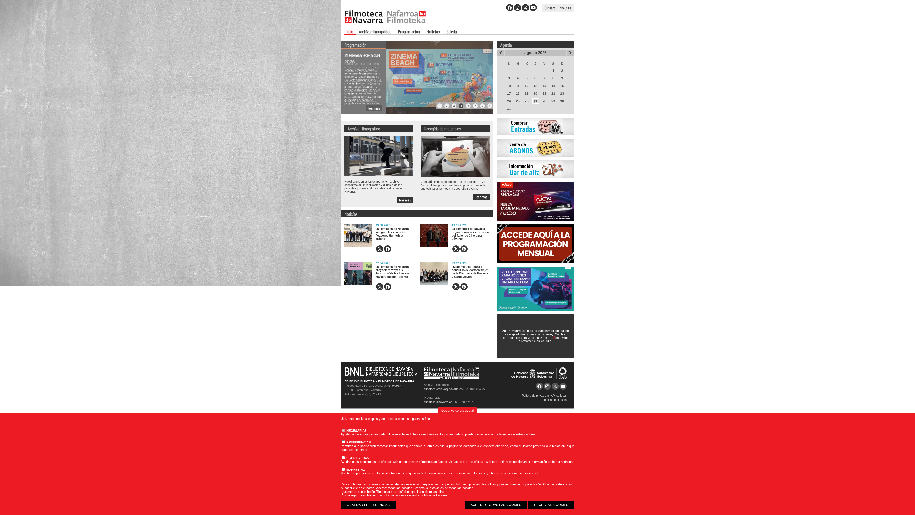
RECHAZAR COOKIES (551, 505)
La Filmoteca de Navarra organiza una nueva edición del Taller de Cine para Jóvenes (470, 234)
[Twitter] (525, 7)
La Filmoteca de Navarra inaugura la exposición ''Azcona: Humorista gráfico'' (392, 234)
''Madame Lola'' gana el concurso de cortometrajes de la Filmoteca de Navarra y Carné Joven (470, 271)
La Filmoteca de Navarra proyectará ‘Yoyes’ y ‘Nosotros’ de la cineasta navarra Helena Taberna (392, 271)
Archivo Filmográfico (375, 32)
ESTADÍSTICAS (357, 458)
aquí (552, 338)
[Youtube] (533, 7)
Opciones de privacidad (457, 410)
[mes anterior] (500, 53)
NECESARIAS (356, 431)
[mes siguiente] (570, 53)
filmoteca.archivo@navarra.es (443, 389)
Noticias (433, 32)
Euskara (550, 7)
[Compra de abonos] (535, 159)
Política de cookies (554, 400)
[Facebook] (509, 7)
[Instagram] (517, 7)
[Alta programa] (535, 181)
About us (565, 7)
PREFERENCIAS (358, 442)
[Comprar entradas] (535, 138)
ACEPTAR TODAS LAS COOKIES (496, 505)
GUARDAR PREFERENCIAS (368, 505)
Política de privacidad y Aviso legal (544, 395)
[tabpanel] (417, 77)
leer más (374, 108)
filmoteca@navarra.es (438, 402)
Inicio (348, 32)
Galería (452, 32)
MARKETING (355, 470)
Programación (409, 32)
